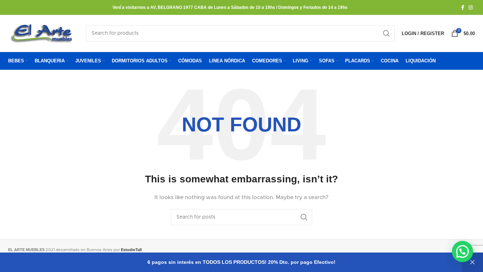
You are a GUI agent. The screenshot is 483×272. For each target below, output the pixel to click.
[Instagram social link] (470, 7)
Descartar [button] (472, 262)
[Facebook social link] (462, 7)
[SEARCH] (386, 33)
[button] (462, 251)
